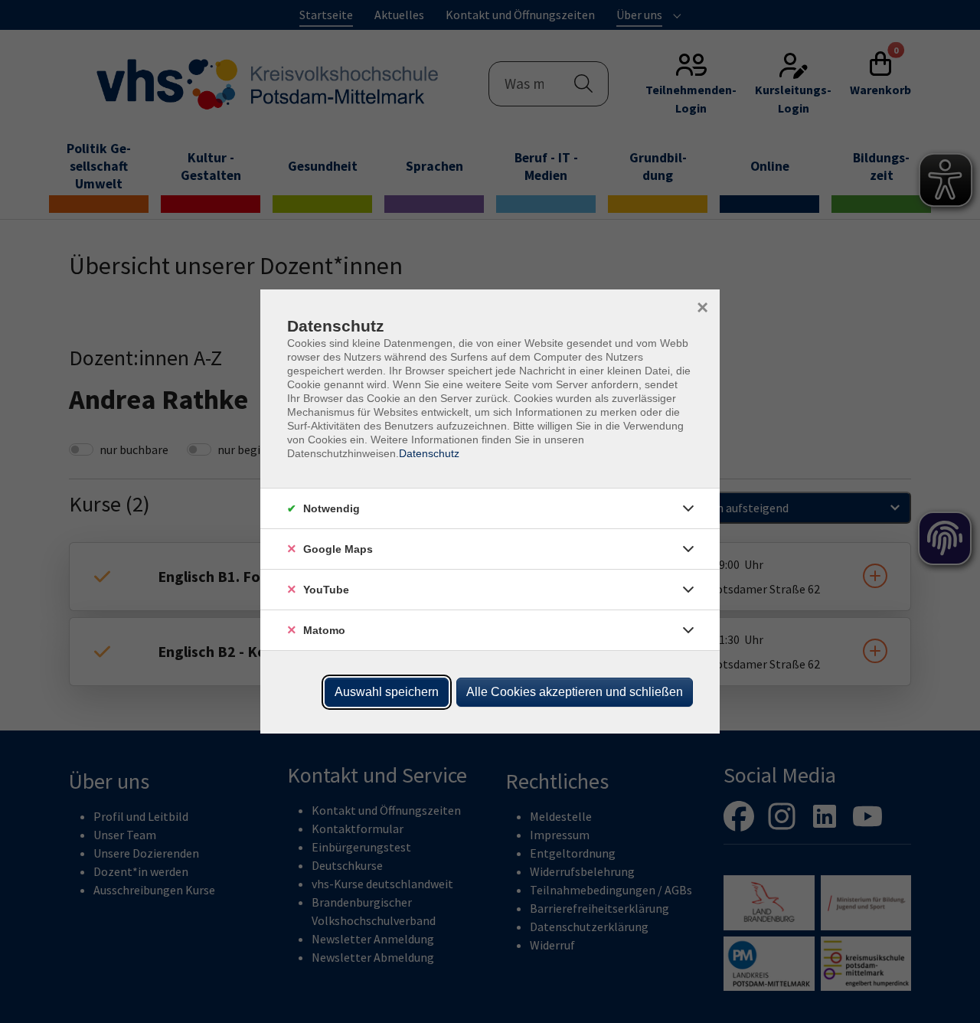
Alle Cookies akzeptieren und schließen (574, 691)
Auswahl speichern (387, 691)
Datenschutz (429, 453)
